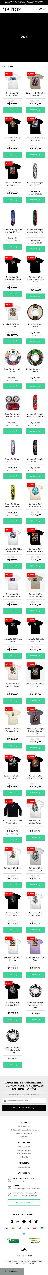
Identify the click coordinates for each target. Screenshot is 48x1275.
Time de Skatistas (24, 1150)
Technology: (21, 1256)
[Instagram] (18, 1221)
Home (5, 66)
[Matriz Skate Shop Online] (11, 9)
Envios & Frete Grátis (24, 1133)
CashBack (24, 1137)
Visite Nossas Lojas (24, 1154)
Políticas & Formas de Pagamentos (24, 1130)
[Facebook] (24, 1221)
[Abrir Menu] (44, 9)
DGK (11, 66)
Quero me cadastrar (22, 1108)
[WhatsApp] (12, 1221)
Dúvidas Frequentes (24, 1127)
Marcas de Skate (24, 1147)
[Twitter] (36, 1221)
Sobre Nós (24, 1157)
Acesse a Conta (24, 1167)
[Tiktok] (30, 1221)
